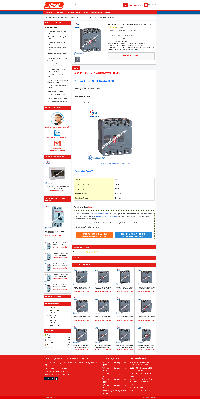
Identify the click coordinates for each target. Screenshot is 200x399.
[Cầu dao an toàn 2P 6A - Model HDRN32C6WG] (48, 292)
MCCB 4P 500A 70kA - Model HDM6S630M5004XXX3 (103, 288)
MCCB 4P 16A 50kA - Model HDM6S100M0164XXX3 (103, 346)
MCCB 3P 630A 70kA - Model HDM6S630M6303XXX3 (146, 346)
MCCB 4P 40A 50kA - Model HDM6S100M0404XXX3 (146, 317)
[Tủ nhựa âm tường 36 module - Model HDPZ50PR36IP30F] (57, 172)
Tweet (123, 31)
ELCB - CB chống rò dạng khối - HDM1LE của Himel (57, 70)
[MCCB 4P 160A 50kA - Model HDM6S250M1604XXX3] (103, 305)
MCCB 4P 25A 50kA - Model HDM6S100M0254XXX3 (81, 346)
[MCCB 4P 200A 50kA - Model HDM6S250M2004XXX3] (81, 305)
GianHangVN (153, 397)
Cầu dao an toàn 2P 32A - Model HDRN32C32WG (54, 232)
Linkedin (133, 31)
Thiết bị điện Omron (52, 323)
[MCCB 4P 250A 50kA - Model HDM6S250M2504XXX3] (146, 276)
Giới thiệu (59, 12)
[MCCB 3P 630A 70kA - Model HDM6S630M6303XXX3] (146, 334)
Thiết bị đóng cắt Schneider (54, 325)
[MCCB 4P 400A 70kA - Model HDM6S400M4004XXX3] (124, 276)
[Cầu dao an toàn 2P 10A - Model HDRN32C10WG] (48, 281)
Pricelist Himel (96, 12)
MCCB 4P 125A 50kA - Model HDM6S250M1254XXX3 (114, 163)
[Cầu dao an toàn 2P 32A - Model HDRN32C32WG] (57, 216)
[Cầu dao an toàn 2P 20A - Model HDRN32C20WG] (48, 260)
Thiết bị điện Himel (72, 12)
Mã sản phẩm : (116, 35)
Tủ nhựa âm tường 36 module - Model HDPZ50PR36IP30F (57, 187)
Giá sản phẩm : (115, 56)
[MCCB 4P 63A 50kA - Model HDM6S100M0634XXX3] (124, 305)
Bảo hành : (118, 41)
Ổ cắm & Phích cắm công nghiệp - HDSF (57, 48)
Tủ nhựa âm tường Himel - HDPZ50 (58, 102)
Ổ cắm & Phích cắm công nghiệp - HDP (57, 54)
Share (113, 31)
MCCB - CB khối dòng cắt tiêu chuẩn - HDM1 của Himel (56, 65)
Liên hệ (107, 12)
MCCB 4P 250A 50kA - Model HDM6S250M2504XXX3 (146, 288)
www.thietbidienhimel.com (60, 374)
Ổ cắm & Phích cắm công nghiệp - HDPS (57, 32)
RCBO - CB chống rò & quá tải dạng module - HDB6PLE (58, 81)
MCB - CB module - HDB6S (56, 91)
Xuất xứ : (118, 38)
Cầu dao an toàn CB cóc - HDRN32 (58, 98)
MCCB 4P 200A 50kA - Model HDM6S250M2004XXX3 (81, 317)
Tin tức (85, 12)
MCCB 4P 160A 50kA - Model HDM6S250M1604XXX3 (103, 317)
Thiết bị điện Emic (51, 320)
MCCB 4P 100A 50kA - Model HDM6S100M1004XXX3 (124, 346)
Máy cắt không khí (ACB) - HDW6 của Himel (57, 59)
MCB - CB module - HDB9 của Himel (56, 75)
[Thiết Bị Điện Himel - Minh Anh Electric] (54, 9)
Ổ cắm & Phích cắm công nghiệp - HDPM (57, 38)
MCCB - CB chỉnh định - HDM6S (57, 94)
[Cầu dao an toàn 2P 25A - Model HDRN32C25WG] (48, 250)
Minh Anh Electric (51, 315)
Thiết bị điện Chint (51, 318)
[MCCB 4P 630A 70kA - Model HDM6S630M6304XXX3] (81, 276)
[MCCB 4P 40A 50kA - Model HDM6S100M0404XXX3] (146, 305)
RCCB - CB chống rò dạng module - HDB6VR (58, 86)
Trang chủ (49, 12)
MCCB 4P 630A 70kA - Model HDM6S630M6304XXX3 (81, 288)
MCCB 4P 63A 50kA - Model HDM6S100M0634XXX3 (125, 317)
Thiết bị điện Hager (51, 313)
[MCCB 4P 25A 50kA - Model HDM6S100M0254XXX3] (81, 334)
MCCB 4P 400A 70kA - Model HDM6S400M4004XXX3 (124, 288)
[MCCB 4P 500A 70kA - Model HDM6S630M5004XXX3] (103, 276)
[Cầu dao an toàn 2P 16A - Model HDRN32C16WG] (48, 271)
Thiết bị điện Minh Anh (52, 310)
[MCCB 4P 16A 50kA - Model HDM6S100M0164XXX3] (103, 334)
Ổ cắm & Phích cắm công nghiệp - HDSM (57, 43)
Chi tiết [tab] (76, 68)
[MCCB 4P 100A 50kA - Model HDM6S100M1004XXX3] (124, 334)
